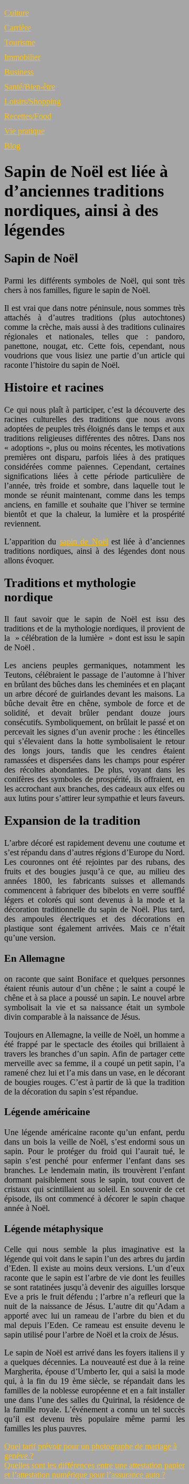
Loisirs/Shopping (32, 101)
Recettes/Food (27, 116)
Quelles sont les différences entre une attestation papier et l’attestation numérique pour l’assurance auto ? (94, 1470)
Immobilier (22, 57)
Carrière (17, 27)
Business (19, 71)
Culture (16, 12)
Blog (12, 145)
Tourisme (19, 42)
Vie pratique (24, 130)
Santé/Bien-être (29, 86)
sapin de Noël (84, 541)
